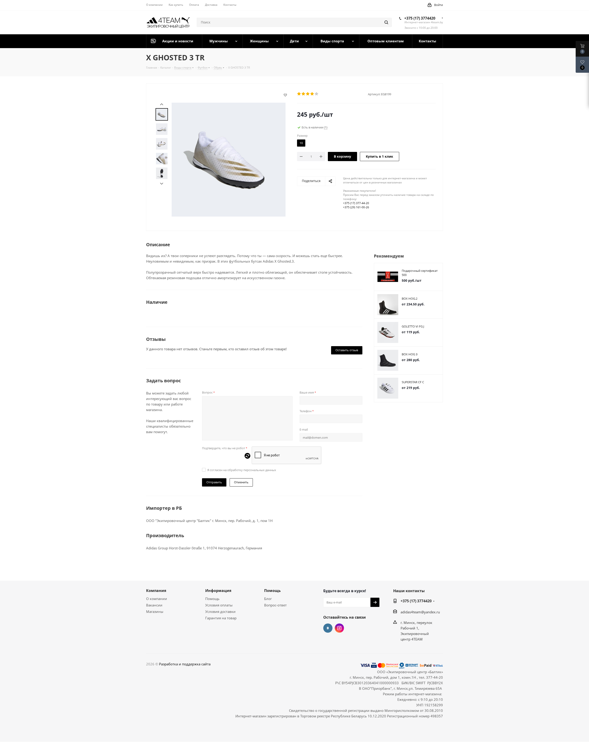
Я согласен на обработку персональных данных (241, 470)
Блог (268, 598)
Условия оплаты (219, 605)
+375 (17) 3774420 (419, 18)
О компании (156, 598)
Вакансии (154, 605)
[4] (312, 94)
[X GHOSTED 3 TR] (229, 159)
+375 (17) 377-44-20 (356, 203)
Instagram (339, 628)
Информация (218, 590)
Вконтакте (327, 628)
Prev (161, 104)
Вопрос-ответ (275, 605)
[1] (299, 94)
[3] (308, 94)
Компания (156, 590)
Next (161, 184)
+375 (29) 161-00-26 (356, 207)
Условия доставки (220, 611)
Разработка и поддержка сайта (185, 664)
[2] (303, 94)
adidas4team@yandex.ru (420, 612)
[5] (317, 94)
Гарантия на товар (221, 618)
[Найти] (386, 22)
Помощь (212, 598)
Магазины (154, 611)
